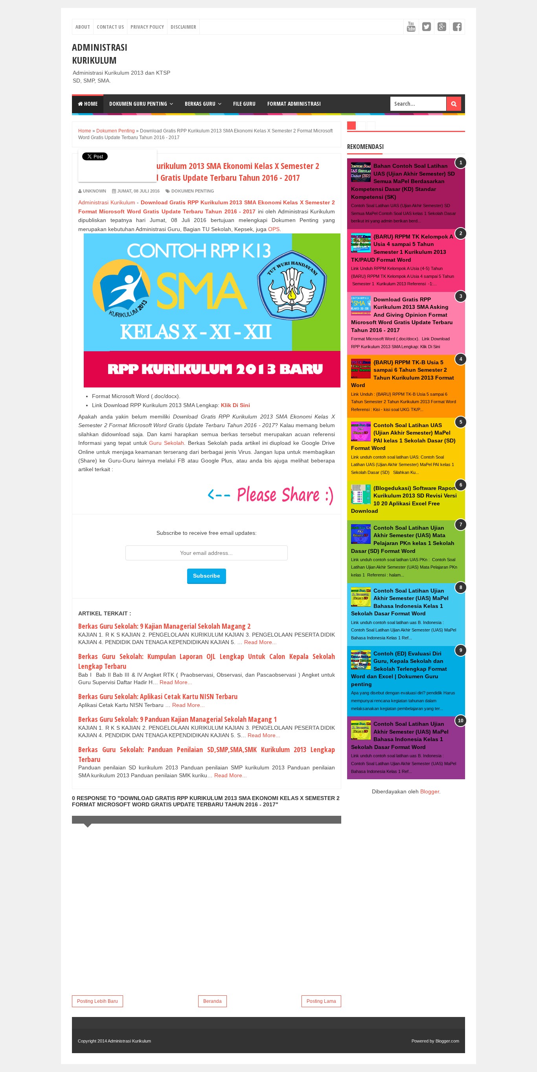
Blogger (429, 791)
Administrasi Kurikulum (99, 53)
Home (90, 103)
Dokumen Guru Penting (138, 103)
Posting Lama (321, 1001)
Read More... (260, 642)
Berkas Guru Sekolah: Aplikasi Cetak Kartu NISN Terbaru (157, 696)
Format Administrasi (294, 103)
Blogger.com (447, 1041)
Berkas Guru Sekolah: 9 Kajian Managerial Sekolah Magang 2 (164, 626)
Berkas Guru (200, 103)
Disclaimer (183, 26)
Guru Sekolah (166, 443)
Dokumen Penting (192, 191)
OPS (274, 229)
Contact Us (110, 26)
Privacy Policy (147, 26)
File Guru (244, 103)
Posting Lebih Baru (97, 1001)
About (82, 26)
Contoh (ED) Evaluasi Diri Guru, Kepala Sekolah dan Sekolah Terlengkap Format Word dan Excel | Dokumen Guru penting (399, 668)
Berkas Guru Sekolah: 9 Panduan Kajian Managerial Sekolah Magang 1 (177, 719)
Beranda (212, 1001)
